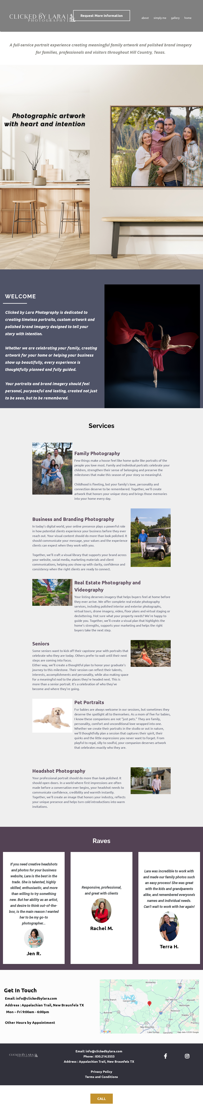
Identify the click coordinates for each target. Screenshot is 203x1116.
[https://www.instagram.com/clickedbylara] (188, 1055)
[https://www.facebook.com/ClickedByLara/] (166, 1055)
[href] (149, 1006)
